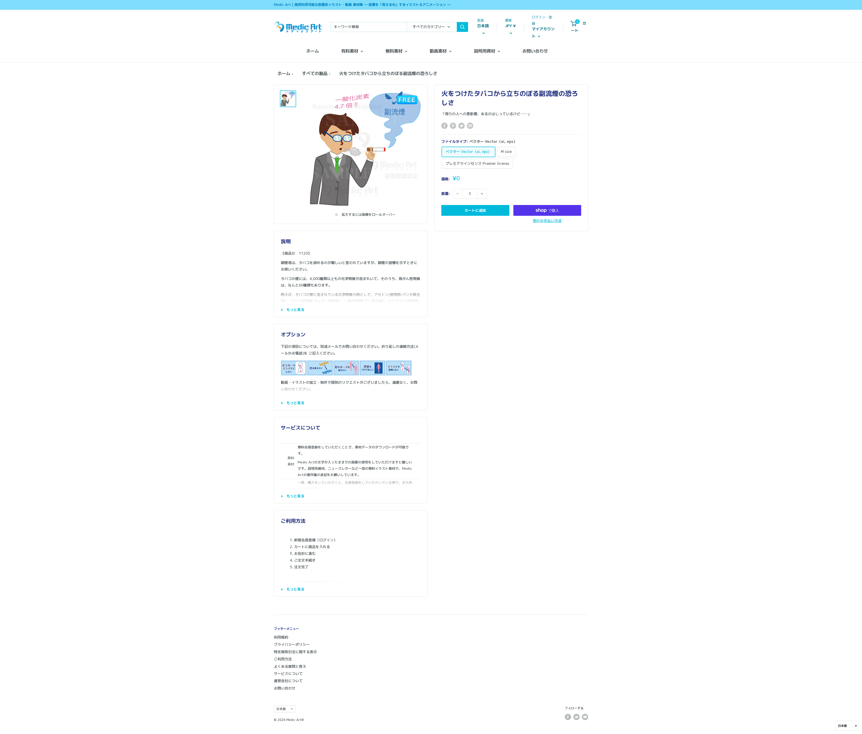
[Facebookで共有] (444, 125)
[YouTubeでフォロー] (585, 717)
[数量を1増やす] (482, 193)
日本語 (281, 709)
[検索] (462, 27)
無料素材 (393, 51)
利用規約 (281, 637)
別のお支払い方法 (547, 220)
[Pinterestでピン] (453, 125)
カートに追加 (475, 210)
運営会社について (288, 680)
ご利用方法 (283, 659)
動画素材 (438, 51)
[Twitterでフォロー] (576, 717)
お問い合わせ (535, 51)
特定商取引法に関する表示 (295, 651)
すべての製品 (315, 73)
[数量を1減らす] (457, 193)
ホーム (312, 51)
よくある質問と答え (290, 666)
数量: (445, 193)
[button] (847, 726)
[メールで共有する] (470, 125)
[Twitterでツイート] (461, 125)
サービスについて (288, 673)
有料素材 (349, 51)
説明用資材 (484, 51)
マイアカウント (543, 32)
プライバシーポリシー (292, 644)
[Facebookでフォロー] (568, 717)
